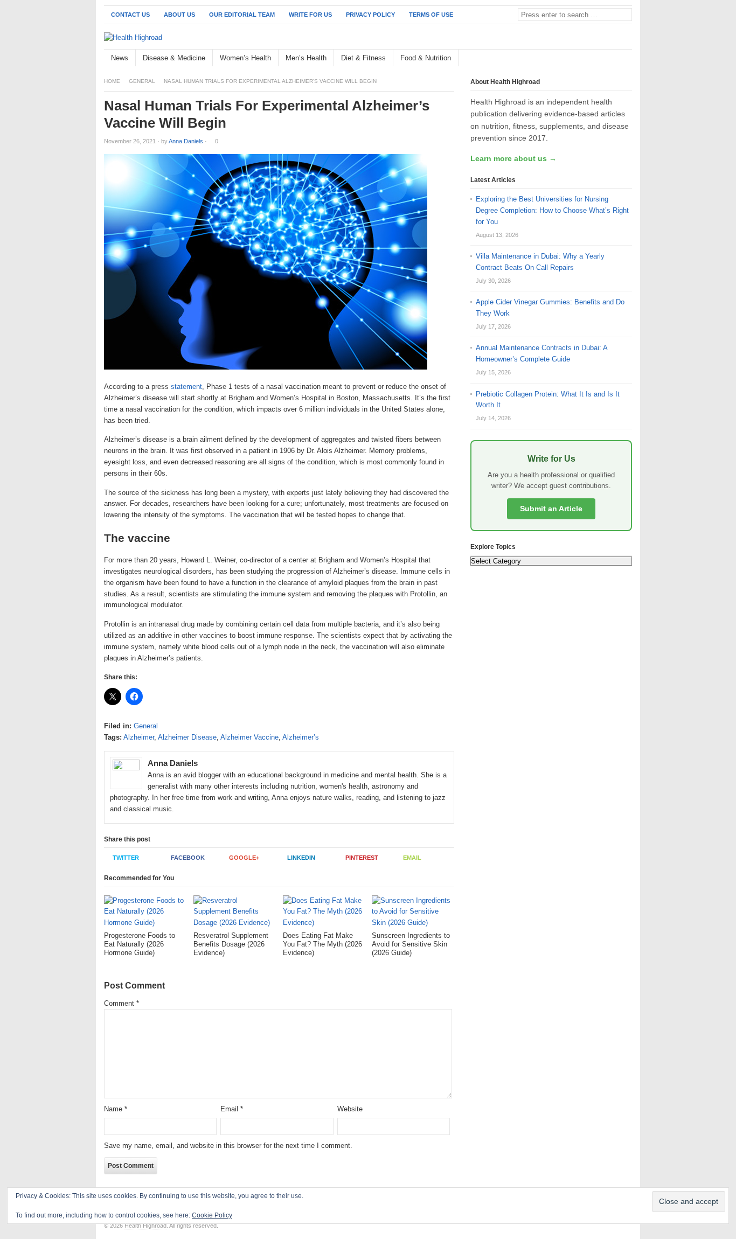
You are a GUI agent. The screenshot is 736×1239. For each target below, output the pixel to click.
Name (115, 1109)
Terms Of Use (431, 14)
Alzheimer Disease (187, 737)
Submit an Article (551, 508)
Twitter (126, 857)
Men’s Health (306, 58)
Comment (121, 1003)
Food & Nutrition (425, 58)
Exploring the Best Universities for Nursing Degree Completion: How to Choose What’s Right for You (552, 210)
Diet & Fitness (363, 58)
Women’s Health (245, 58)
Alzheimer (138, 737)
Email (412, 857)
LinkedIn (301, 857)
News (119, 58)
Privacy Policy (370, 14)
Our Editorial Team (242, 14)
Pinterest (361, 857)
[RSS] (626, 58)
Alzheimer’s (300, 737)
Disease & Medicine (174, 58)
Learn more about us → (513, 158)
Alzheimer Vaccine (249, 737)
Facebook (188, 857)
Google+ (244, 857)
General (142, 81)
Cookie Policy (212, 1215)
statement (186, 386)
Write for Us (310, 14)
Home (112, 81)
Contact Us (130, 14)
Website (350, 1109)
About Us (179, 14)
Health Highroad (145, 1225)
